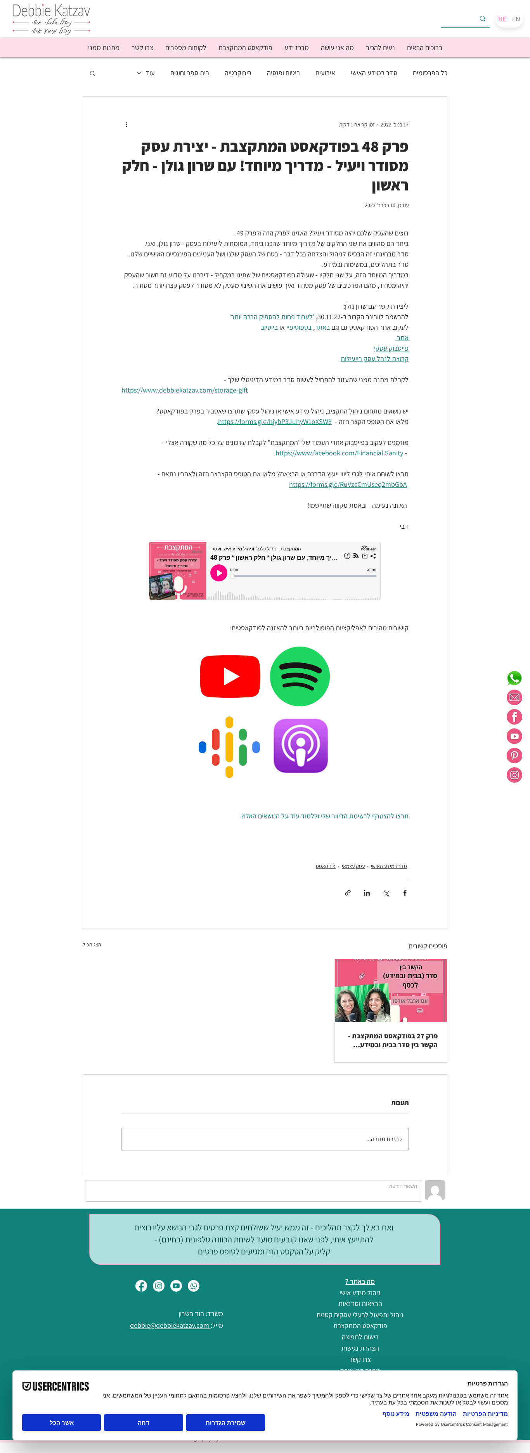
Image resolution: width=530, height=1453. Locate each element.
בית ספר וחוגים (189, 72)
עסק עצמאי (353, 866)
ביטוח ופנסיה (283, 72)
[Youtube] (176, 1286)
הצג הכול (92, 944)
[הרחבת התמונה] (277, 653)
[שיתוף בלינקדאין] (367, 892)
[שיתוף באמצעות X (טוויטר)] (386, 892)
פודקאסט (326, 866)
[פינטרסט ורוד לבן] (514, 755)
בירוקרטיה (238, 72)
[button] (380, 47)
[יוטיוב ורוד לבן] (514, 736)
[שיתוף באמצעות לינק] (348, 892)
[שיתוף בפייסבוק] (405, 892)
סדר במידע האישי (374, 72)
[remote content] (265, 572)
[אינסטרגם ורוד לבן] (514, 775)
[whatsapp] (514, 678)
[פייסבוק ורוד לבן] (514, 717)
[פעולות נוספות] (126, 124)
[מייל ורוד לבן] (514, 697)
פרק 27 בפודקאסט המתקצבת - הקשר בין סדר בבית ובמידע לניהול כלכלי (393, 1040)
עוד (150, 72)
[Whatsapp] (193, 1286)
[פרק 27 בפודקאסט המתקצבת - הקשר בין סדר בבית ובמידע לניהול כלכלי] (391, 990)
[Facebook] (141, 1286)
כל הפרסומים (430, 72)
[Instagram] (159, 1286)
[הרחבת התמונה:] (207, 723)
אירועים (325, 72)
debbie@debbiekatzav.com (170, 1325)
